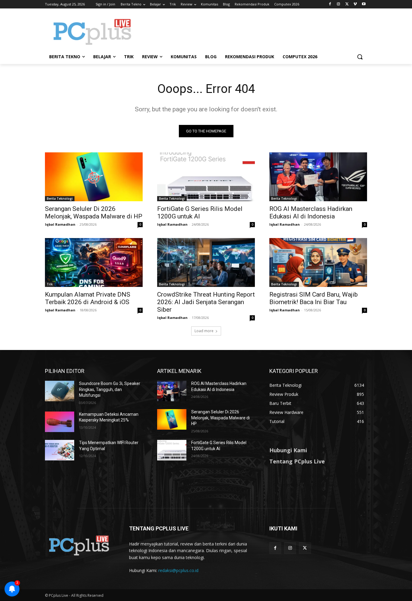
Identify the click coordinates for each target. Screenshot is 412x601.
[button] (360, 56)
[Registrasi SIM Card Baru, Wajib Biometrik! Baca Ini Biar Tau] (318, 262)
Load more (204, 330)
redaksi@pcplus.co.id (178, 570)
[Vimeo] (355, 4)
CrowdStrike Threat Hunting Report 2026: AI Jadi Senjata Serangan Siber (206, 302)
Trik (50, 284)
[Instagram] (338, 4)
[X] (347, 4)
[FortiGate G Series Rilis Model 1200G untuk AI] (206, 176)
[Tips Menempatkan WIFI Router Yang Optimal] (59, 450)
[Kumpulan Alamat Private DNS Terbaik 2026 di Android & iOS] (94, 262)
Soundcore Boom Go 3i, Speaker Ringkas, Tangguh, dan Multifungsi (109, 389)
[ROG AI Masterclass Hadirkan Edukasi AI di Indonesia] (318, 176)
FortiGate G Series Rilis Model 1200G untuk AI (199, 212)
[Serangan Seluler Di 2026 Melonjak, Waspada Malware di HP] (94, 176)
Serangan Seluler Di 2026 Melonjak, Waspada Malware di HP (93, 212)
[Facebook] (330, 4)
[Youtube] (363, 4)
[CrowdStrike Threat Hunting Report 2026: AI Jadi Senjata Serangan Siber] (206, 262)
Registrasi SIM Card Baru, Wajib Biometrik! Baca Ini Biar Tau (313, 298)
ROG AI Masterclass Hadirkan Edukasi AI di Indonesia (310, 212)
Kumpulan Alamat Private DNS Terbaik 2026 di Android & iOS (87, 298)
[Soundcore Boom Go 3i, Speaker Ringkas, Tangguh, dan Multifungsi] (59, 391)
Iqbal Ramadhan (60, 224)
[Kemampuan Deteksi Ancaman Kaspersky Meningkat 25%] (59, 422)
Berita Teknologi (60, 198)
